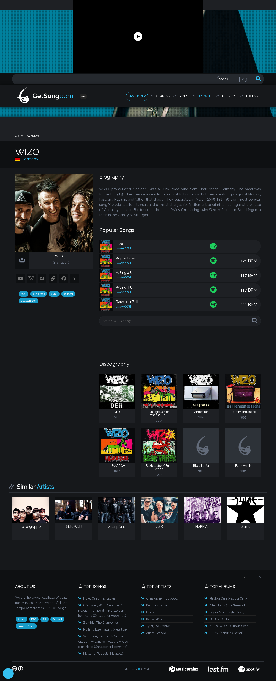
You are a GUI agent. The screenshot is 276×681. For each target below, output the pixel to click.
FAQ (33, 619)
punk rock (38, 293)
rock (23, 293)
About (21, 619)
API (44, 619)
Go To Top (250, 577)
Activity (229, 96)
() (99, 598)
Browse (205, 96)
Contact (57, 619)
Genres (184, 96)
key (83, 96)
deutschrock (28, 300)
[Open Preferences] (8, 673)
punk (54, 293)
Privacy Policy (26, 626)
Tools (251, 96)
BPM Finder (137, 96)
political (68, 293)
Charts (162, 96)
